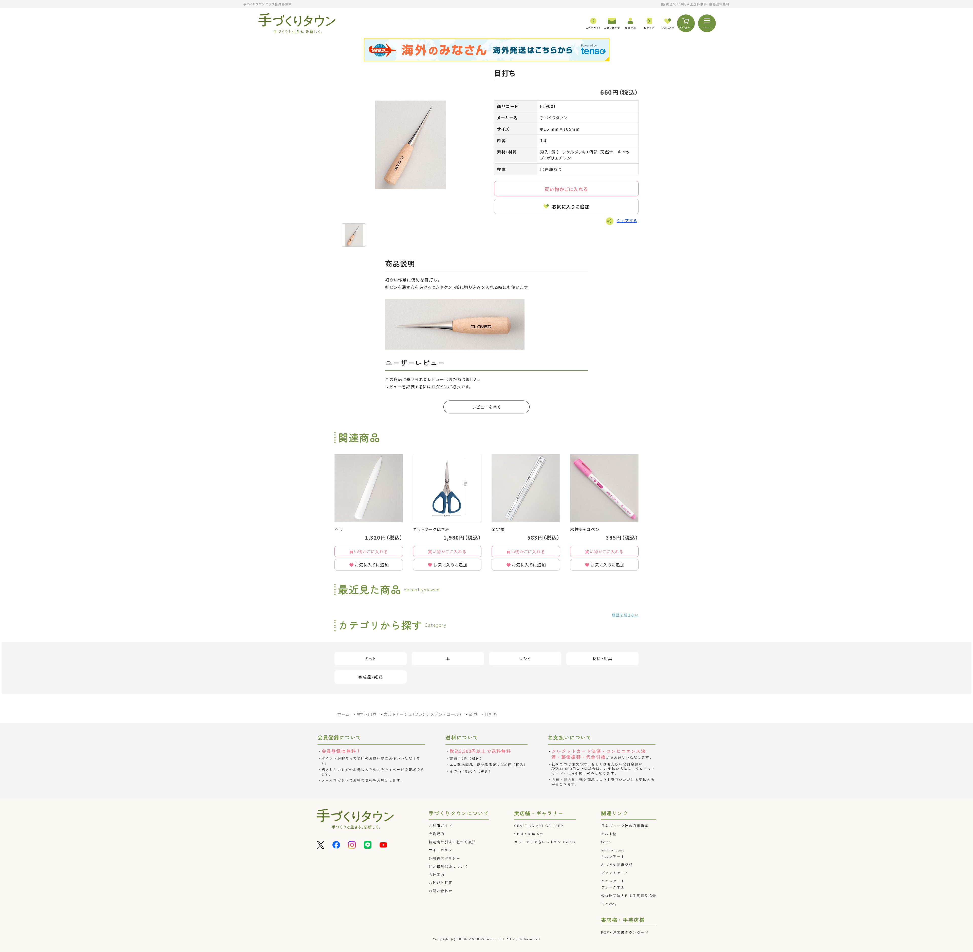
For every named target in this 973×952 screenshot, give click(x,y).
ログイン (440, 387)
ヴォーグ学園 (613, 887)
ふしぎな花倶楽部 (617, 864)
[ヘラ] (368, 488)
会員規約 (436, 833)
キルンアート (613, 856)
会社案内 (436, 874)
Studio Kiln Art (528, 833)
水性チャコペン (584, 529)
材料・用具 (602, 658)
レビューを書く (486, 407)
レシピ (525, 658)
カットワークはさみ (431, 529)
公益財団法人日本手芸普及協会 (628, 895)
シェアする (627, 220)
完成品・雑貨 (370, 677)
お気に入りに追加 (571, 206)
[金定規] (526, 488)
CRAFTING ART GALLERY (539, 825)
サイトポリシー (442, 849)
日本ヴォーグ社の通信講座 (624, 825)
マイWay (609, 903)
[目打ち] (410, 145)
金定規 (498, 529)
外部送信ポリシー (444, 858)
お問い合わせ (441, 890)
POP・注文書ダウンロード (625, 932)
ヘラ (338, 529)
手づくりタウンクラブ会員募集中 (267, 4)
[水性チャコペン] (604, 488)
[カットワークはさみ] (447, 488)
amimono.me (613, 849)
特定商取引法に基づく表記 (452, 841)
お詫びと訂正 (441, 882)
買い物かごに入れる (566, 189)
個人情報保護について (448, 866)
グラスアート (613, 880)
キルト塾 (609, 833)
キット (370, 658)
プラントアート (615, 872)
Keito (606, 841)
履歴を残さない (625, 614)
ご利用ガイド (441, 825)
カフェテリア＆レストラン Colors (544, 841)
